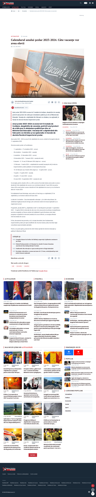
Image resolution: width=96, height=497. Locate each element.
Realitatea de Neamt (32, 485)
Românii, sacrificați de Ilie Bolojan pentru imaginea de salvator (47, 313)
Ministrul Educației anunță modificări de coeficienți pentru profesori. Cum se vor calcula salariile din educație (53, 448)
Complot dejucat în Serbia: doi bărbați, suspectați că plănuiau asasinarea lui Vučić (36, 240)
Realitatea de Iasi (76, 482)
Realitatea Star (23, 482)
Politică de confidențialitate (23, 474)
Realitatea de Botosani (66, 482)
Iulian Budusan (58, 442)
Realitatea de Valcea (44, 482)
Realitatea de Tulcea (52, 485)
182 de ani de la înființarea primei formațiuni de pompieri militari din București (75, 157)
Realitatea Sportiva (14, 482)
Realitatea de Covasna (33, 482)
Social (67, 154)
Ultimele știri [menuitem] (6, 7)
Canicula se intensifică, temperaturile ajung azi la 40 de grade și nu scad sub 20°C (12, 448)
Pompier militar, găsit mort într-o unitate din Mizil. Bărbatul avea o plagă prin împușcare (32, 371)
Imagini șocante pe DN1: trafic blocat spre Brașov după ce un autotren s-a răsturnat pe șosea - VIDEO (52, 397)
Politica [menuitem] (23, 7)
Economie (68, 130)
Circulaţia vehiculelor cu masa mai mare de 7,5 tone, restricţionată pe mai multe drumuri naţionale (37, 252)
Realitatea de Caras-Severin (20, 485)
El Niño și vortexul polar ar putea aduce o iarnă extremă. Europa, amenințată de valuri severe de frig (53, 423)
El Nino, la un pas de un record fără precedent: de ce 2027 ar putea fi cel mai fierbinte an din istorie (13, 397)
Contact (4, 474)
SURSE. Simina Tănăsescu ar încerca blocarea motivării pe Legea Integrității (46, 319)
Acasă (13, 11)
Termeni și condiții (11, 474)
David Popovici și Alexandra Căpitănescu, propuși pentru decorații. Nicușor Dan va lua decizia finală (12, 371)
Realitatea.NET (5, 482)
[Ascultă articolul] (92, 485)
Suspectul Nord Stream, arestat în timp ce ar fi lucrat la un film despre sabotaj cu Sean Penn (20, 340)
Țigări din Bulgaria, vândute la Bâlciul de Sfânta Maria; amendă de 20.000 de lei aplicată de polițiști (75, 150)
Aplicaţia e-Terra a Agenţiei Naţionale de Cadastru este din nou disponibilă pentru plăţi (12, 421)
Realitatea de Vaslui (26, 101)
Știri (19, 11)
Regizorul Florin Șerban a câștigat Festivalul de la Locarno (73, 123)
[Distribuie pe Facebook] (52, 102)
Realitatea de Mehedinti (7, 485)
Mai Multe (32, 455)
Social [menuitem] (37, 7)
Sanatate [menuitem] (43, 7)
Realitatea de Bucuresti (55, 482)
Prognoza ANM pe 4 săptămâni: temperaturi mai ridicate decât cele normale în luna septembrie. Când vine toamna (33, 423)
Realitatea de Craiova (86, 482)
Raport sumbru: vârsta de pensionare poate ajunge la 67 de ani (81, 334)
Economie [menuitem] (30, 7)
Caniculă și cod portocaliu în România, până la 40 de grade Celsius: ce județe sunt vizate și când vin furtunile (52, 372)
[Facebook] (90, 3)
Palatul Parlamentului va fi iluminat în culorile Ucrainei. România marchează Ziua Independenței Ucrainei (35, 245)
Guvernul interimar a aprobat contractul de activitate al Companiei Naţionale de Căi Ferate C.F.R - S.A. (31, 396)
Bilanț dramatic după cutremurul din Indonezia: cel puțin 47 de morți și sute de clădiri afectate (75, 141)
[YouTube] (93, 3)
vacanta (26, 266)
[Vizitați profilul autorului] (12, 102)
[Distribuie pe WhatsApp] (55, 102)
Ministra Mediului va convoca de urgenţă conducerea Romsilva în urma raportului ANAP (75, 133)
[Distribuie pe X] (59, 102)
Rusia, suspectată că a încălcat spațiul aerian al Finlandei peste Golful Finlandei (32, 448)
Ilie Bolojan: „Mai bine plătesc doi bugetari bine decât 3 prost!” (80, 321)
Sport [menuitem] (50, 7)
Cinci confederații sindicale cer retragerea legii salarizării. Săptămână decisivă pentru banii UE (78, 305)
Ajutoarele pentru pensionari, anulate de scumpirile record (79, 327)
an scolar (19, 266)
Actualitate (24, 11)
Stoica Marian (38, 390)
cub (13, 266)
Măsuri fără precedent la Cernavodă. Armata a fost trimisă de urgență (81, 314)
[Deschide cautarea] (80, 3)
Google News (43, 271)
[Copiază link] (49, 102)
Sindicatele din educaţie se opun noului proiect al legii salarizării (34, 248)
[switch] (85, 3)
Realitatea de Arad (42, 485)
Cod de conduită (33, 474)
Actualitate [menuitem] (15, 7)
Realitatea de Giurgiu (62, 485)
